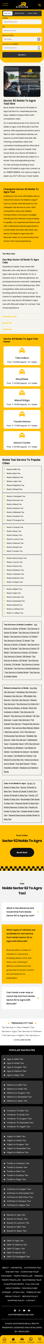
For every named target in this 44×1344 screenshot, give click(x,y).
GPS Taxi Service (32, 744)
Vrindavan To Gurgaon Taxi (19, 1119)
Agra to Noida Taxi (15, 1063)
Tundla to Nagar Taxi (16, 1179)
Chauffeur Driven (14, 1284)
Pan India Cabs (29, 1288)
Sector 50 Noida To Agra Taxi (16, 795)
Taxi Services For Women (21, 716)
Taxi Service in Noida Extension (27, 668)
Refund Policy (30, 1296)
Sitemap (6, 1292)
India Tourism (13, 1288)
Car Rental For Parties (23, 756)
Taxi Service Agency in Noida (16, 708)
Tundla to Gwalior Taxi (17, 1167)
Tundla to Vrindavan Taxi (18, 1163)
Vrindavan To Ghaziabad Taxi (20, 1122)
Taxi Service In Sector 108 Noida (17, 656)
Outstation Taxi (32, 1267)
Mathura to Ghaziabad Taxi (19, 1097)
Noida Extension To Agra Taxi (16, 807)
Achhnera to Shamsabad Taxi (20, 1193)
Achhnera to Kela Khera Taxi (20, 1197)
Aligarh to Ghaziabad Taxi (18, 1148)
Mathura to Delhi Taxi (17, 1085)
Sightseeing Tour (31, 1280)
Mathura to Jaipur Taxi (17, 1101)
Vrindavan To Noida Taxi (18, 1115)
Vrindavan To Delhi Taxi (17, 1111)
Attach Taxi (19, 1292)
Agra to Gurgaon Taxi (17, 1067)
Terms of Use (33, 1292)
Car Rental (16, 1267)
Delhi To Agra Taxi (15, 1241)
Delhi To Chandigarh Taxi (18, 1256)
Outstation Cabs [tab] (9, 316)
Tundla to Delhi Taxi (16, 1171)
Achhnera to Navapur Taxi (19, 1201)
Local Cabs (32, 13)
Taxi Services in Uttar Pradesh (15, 1027)
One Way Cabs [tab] (8, 254)
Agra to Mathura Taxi (16, 1071)
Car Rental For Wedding (13, 748)
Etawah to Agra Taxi (16, 1215)
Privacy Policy (13, 1296)
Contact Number (10, 44)
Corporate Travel (16, 744)
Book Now (22, 852)
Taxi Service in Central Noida (16, 672)
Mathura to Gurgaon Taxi (18, 1093)
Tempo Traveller (22, 1276)
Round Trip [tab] (7, 323)
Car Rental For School (20, 752)
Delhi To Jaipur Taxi (16, 1248)
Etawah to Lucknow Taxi (18, 1223)
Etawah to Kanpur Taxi (17, 1219)
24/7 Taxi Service (27, 732)
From (5, 18)
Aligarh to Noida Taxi (16, 1140)
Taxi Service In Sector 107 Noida (23, 652)
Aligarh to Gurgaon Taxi (18, 1144)
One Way (7, 13)
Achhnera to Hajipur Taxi (18, 1205)
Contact (30, 1300)
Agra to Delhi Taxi (15, 1059)
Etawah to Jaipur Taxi (17, 1231)
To (3, 27)
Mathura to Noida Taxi (17, 1089)
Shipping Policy (16, 1300)
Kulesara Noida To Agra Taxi (26, 803)
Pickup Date (8, 35)
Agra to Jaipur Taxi (15, 1075)
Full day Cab (32, 1284)
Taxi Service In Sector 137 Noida (23, 636)
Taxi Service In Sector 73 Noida (17, 640)
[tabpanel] (22, 285)
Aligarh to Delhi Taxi (16, 1136)
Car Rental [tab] (7, 329)
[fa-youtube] (25, 1310)
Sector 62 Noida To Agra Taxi (25, 791)
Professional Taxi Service (14, 736)
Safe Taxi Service (19, 740)
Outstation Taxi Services (26, 692)
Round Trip (19, 13)
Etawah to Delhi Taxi (16, 1227)
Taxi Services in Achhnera (29, 1031)
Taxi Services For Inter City (27, 704)
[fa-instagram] (21, 1310)
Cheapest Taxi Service (13, 696)
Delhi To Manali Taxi (16, 1252)
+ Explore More (22, 1040)
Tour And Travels (22, 764)
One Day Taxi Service (20, 700)
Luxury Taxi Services (21, 720)
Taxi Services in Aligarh (13, 1035)
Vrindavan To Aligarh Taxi (18, 1126)
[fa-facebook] (16, 1310)
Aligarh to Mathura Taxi (17, 1152)
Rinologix (24, 1331)
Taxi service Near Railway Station (25, 728)
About (5, 1267)
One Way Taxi (12, 1272)
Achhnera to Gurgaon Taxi (19, 1189)
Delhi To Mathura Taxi (17, 1245)
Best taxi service (12, 732)
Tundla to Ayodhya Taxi (17, 1175)
